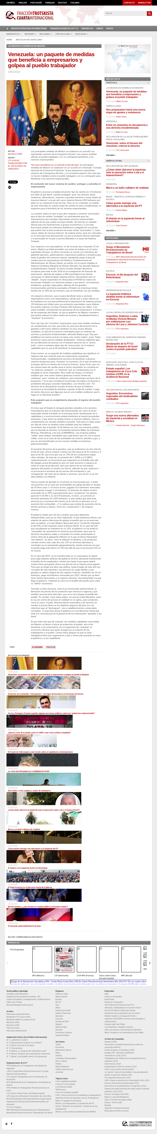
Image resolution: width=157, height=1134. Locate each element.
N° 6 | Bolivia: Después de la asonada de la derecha (28, 1054)
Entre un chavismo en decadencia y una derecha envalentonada (127, 126)
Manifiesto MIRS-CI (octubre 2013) (20, 1020)
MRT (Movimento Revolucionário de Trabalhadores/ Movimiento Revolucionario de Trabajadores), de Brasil (126, 260)
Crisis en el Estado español (67, 1092)
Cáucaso (59, 1019)
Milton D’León (15, 154)
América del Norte (63, 1010)
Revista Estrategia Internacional (29, 28)
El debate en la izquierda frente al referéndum (28, 868)
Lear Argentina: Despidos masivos (119, 1027)
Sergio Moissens (138, 425)
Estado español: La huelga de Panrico (120, 1016)
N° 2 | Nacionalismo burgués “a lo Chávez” (24, 1043)
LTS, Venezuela (122, 150)
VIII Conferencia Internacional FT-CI (119, 1005)
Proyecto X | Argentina (114, 1002)
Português (36, 2)
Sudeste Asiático (62, 1035)
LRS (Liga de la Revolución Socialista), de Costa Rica (28, 1096)
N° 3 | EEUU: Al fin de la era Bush (20, 1045)
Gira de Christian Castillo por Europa (120, 1010)
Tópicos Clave (62, 34)
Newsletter (144, 2)
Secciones (44, 34)
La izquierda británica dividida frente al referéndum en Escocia (122, 297)
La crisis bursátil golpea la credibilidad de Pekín (28, 771)
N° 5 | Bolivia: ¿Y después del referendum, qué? (26, 1051)
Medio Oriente (61, 997)
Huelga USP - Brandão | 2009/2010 (119, 1053)
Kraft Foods (109, 999)
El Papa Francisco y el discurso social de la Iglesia (30, 887)
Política (50, 647)
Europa (59, 999)
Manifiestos (12, 34)
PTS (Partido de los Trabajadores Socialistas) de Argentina (26, 1067)
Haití (106, 994)
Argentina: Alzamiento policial (117, 1108)
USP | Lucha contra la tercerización (119, 1069)
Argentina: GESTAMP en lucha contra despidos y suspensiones (125, 1020)
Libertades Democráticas (66, 1058)
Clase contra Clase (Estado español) (131, 381)
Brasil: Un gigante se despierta (68, 1101)
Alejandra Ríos (122, 282)
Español (10, 2)
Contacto (129, 2)
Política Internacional (64, 1069)
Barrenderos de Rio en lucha (117, 1111)
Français (50, 2)
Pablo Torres (121, 117)
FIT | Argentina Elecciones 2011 (118, 1078)
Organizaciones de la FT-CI (64, 28)
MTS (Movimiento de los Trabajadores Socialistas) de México (28, 1083)
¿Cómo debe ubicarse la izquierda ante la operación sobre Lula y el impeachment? (44, 810)
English (23, 2)
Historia (59, 1056)
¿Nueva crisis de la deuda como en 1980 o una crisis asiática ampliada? (39, 733)
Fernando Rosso (123, 192)
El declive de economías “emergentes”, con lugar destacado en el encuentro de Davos (45, 694)
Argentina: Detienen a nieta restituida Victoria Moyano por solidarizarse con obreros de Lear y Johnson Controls (127, 320)
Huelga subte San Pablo (115, 1024)
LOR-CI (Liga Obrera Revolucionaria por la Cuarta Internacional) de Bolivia (27, 1072)
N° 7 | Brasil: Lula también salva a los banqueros (26, 1056)
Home (9, 39)
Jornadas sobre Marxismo (17, 994)
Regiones (29, 34)
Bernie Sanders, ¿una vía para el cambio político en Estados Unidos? (38, 907)
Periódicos (87, 28)
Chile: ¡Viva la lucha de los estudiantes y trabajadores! (78, 1095)
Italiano (74, 2)
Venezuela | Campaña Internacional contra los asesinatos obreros (124, 1045)
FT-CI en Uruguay (13, 1107)
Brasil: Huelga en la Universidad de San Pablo (124, 1032)
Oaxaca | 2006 (111, 1042)
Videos (109, 28)
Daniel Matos (121, 210)
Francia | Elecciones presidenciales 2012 (122, 1083)
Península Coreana (64, 1032)
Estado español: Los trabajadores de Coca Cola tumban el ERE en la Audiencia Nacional (121, 372)
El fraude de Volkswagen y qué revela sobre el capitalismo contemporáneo (40, 752)
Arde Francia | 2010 (113, 1064)
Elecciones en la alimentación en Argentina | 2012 (125, 1086)
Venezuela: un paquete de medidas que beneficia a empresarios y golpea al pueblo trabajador (48, 675)
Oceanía (59, 1030)
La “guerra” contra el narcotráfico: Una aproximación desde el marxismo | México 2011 (126, 1073)
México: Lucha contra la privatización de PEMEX (76, 1112)
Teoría (58, 1044)
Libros (99, 28)
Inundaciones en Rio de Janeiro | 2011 (121, 1067)
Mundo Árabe (61, 1027)
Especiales (80, 34)
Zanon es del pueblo (113, 997)
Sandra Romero (122, 425)
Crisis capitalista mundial (66, 1081)
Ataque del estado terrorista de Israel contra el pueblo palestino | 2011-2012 (127, 1090)
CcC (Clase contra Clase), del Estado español (25, 1093)
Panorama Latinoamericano (18, 1014)
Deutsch (62, 2)
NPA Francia (61, 1090)
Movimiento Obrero (63, 1050)
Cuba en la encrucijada (65, 1084)
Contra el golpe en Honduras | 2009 (119, 1050)
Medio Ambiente (62, 1067)
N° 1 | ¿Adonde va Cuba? (17, 1040)
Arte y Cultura (61, 1061)
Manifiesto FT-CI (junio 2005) (18, 1017)
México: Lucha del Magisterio (117, 1097)
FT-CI (78, 15)
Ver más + (111, 155)
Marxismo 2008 (12, 1022)
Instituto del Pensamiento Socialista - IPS (23, 997)
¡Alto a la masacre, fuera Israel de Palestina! (123, 1030)
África (58, 1008)
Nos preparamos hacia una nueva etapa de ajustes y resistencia (125, 111)
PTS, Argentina (122, 329)
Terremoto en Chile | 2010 (115, 1056)
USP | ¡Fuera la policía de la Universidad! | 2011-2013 (127, 1080)
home (7, 28)
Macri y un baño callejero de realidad (24, 829)
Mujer (58, 1053)
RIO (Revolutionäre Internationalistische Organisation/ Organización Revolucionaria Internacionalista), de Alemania (28, 1101)
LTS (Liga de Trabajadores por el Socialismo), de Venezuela (17, 164)
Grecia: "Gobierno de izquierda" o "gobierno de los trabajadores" (77, 1107)
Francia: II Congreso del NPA (117, 1094)
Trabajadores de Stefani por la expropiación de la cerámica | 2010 (125, 1059)
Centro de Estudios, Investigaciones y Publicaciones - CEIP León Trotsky (28, 1000)
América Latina (62, 994)
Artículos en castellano (29, 39)
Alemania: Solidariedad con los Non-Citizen (123, 1008)
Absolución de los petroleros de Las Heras (122, 1013)
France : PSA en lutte (113, 1102)
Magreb (59, 1024)
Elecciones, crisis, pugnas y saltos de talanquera (29, 791)
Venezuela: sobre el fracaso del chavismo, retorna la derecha (124, 144)
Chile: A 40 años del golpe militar (118, 1100)
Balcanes (59, 1016)
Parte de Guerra (13, 1028)
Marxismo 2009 (12, 1025)
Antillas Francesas (63, 1013)
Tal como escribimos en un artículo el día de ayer (54, 165)
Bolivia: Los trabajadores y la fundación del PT (75, 1103)
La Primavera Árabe (64, 1087)
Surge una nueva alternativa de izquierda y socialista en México (122, 418)
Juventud (59, 1072)
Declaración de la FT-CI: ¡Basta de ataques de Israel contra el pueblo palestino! (122, 346)
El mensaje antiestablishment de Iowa (24, 926)
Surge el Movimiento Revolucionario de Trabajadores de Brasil (119, 250)
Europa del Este (62, 1021)
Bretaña (108, 1105)
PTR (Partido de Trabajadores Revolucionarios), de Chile (27, 1089)
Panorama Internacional (16, 1031)
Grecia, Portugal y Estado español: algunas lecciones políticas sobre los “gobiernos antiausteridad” (51, 713)
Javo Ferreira (121, 226)
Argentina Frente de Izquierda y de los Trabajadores (77, 1098)
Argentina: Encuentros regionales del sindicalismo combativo (122, 396)
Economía (37, 647)
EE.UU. (59, 1002)
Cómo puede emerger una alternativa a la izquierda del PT (33, 849)
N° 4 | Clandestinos (14, 1048)
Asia (57, 1005)
